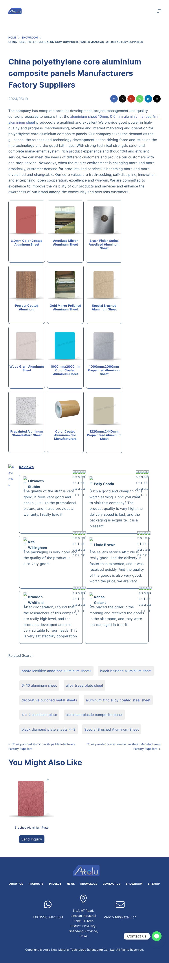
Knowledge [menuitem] (88, 883)
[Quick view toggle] (47, 780)
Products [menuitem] (36, 883)
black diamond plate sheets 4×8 (48, 729)
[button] (114, 99)
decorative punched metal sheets (49, 700)
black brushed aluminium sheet (126, 671)
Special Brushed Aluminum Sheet (111, 729)
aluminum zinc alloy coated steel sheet (118, 700)
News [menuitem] (71, 883)
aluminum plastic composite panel (94, 714)
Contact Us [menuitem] (111, 883)
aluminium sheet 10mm (89, 116)
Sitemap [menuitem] (154, 883)
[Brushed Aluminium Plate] (31, 796)
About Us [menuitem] (16, 883)
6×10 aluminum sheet (39, 685)
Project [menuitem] (55, 883)
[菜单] (159, 11)
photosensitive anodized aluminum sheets (56, 671)
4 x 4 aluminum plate (39, 714)
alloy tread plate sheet (84, 685)
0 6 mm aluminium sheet (130, 116)
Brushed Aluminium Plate (32, 827)
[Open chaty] (157, 936)
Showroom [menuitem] (134, 883)
